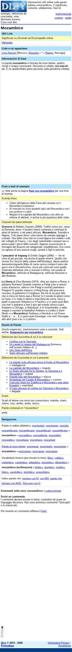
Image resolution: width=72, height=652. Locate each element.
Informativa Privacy (59, 642)
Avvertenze (64, 645)
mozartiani (49, 440)
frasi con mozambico (41, 190)
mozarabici (55, 435)
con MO (44, 478)
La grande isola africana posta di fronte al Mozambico (39, 362)
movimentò (38, 425)
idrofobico (29, 472)
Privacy (2, 633)
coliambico (8, 462)
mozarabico (8, 440)
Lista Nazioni (9, 52)
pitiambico (34, 462)
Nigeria (49, 52)
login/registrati (63, 14)
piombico (49, 467)
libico (50, 457)
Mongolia (34, 52)
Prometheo (7, 645)
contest (59, 17)
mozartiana (22, 440)
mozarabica (25, 435)
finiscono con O (31, 483)
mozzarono (25, 451)
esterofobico (43, 472)
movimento (52, 425)
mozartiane (36, 440)
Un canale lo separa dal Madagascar (29, 344)
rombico (60, 467)
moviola (64, 425)
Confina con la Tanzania (22, 341)
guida (68, 17)
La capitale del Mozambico (24, 368)
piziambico (48, 462)
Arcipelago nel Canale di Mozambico (29, 379)
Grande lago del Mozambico (25, 376)
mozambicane (26, 430)
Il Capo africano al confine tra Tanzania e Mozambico (39, 388)
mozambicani (43, 430)
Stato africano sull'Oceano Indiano (28, 353)
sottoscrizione (53, 490)
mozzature (51, 451)
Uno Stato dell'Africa (20, 350)
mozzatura (38, 451)
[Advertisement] (36, 602)
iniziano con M (30, 478)
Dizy (3, 642)
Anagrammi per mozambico (26, 332)
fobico (5, 472)
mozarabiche (40, 435)
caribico (59, 457)
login (43, 511)
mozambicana (9, 430)
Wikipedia (7, 42)
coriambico (21, 462)
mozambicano (60, 430)
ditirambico (61, 462)
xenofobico (16, 472)
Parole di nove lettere (13, 446)
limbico (39, 467)
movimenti (32, 446)
